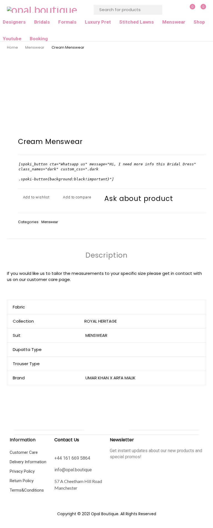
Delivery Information (28, 461)
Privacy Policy (22, 471)
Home (12, 47)
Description (106, 255)
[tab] (106, 255)
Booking (39, 38)
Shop (199, 22)
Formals (67, 22)
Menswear (173, 22)
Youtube (12, 38)
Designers (14, 22)
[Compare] (76, 197)
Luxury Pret (98, 22)
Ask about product (138, 199)
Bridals (42, 22)
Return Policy (22, 480)
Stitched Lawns (136, 22)
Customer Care (24, 452)
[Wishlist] (35, 197)
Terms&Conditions (27, 490)
